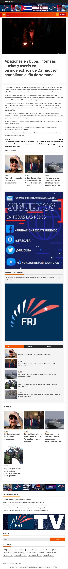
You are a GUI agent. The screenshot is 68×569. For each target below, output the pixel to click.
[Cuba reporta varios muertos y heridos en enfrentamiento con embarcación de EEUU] (54, 164)
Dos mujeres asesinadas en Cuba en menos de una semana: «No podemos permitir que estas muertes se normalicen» (19, 143)
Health (55, 549)
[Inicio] (4, 15)
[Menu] (8, 15)
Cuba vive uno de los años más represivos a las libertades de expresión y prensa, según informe (49, 143)
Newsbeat (41, 552)
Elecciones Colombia (45, 549)
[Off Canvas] (3, 1)
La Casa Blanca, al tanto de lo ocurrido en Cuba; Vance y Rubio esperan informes (24, 502)
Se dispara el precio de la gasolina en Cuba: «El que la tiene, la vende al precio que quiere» (26, 510)
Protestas (17, 555)
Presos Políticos (8, 555)
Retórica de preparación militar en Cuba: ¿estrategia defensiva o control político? (24, 507)
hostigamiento (7, 552)
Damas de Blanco (20, 549)
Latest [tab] (9, 346)
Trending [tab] (48, 346)
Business (10, 549)
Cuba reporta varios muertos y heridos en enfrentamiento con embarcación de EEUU (25, 505)
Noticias (7, 175)
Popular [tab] (29, 346)
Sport (39, 555)
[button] (8, 15)
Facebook (5, 563)
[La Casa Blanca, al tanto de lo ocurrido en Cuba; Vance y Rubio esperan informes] (34, 164)
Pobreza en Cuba (51, 552)
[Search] (55, 14)
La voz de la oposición (30, 552)
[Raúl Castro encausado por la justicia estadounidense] (14, 164)
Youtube (11, 563)
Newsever (47, 567)
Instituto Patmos (18, 552)
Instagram (18, 563)
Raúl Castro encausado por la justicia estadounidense (13, 180)
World (51, 555)
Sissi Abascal (32, 555)
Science (24, 555)
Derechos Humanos (32, 549)
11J (5, 549)
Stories (46, 555)
